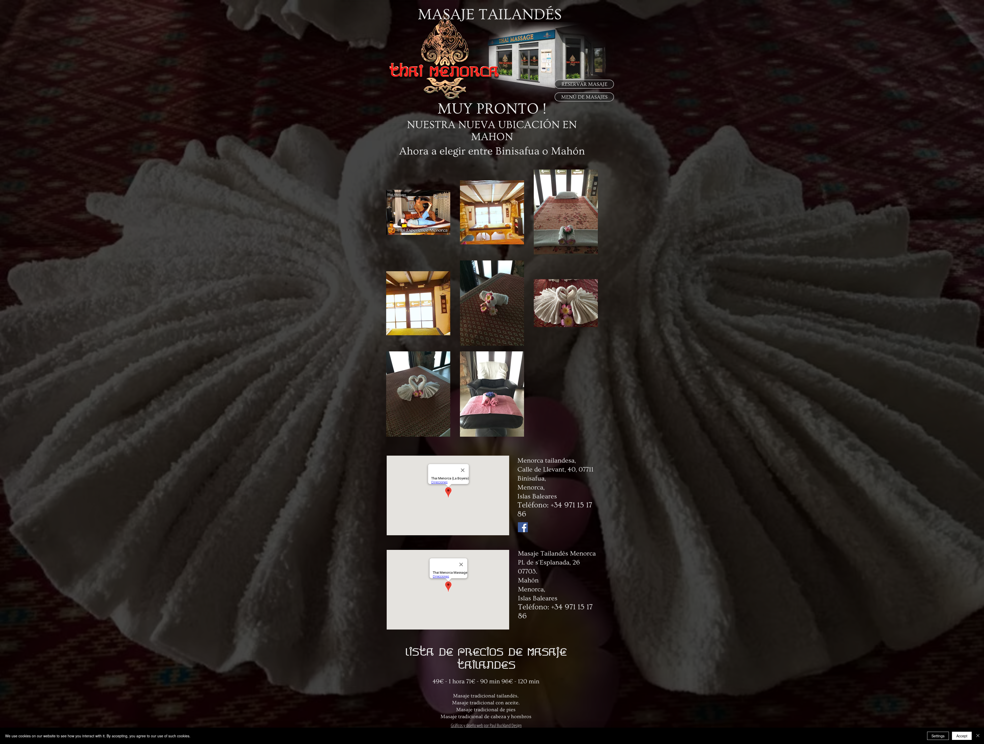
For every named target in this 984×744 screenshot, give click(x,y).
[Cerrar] (978, 736)
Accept (961, 735)
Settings (938, 735)
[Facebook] (523, 527)
